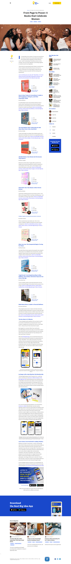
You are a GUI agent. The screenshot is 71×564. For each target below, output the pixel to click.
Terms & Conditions (31, 558)
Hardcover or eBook (23, 406)
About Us (26, 558)
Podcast (18, 558)
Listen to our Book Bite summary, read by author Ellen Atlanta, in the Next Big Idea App (31, 198)
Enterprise (23, 558)
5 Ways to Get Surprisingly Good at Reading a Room (34, 539)
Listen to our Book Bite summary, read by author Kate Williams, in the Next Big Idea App (31, 109)
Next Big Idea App (26, 336)
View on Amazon (25, 110)
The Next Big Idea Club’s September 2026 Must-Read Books (17, 540)
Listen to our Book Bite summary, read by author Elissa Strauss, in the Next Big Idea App (31, 256)
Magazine (28, 10)
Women (39, 21)
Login (50, 3)
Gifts (15, 558)
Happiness (35, 21)
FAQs (20, 558)
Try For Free (57, 3)
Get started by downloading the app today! (35, 465)
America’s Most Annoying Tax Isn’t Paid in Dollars (52, 539)
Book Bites (12, 543)
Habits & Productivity (18, 543)
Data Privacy (36, 558)
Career (31, 21)
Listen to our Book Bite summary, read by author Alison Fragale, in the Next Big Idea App (31, 169)
